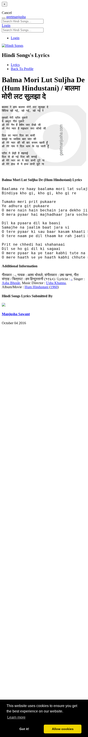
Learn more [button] (16, 717)
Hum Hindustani (37, 287)
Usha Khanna (56, 283)
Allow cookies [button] (63, 729)
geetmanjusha (16, 17)
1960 (54, 287)
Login (6, 25)
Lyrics (15, 65)
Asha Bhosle (11, 283)
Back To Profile (22, 69)
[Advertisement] (44, 523)
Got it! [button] (24, 729)
